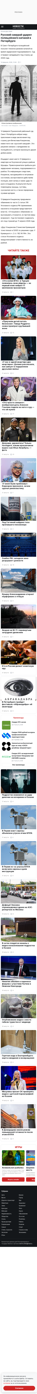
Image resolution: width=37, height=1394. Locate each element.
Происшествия (6, 31)
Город (21, 1197)
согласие (7, 1383)
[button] (18, 725)
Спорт (21, 1227)
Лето (20, 1208)
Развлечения (6, 1224)
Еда (20, 1200)
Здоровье (22, 1203)
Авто (3, 1195)
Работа (21, 1221)
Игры (18, 1147)
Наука (21, 1211)
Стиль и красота (7, 1230)
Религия (21, 1224)
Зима (3, 1205)
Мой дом (4, 1211)
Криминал (22, 1205)
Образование (23, 1213)
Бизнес (21, 1195)
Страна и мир (23, 1230)
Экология (4, 1232)
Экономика (22, 1232)
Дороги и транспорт (8, 1200)
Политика (22, 1219)
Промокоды (18, 718)
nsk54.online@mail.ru (25, 1243)
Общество (5, 1216)
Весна (3, 1197)
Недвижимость (6, 1213)
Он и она (21, 1216)
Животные (5, 1203)
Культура (4, 1208)
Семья (4, 1227)
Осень (4, 1219)
